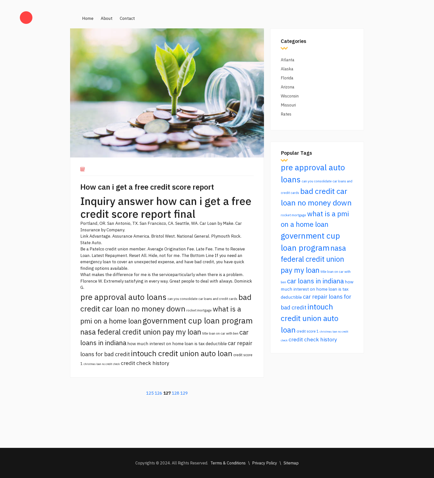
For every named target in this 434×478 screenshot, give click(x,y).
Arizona (287, 86)
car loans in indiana (315, 281)
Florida (287, 77)
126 (158, 393)
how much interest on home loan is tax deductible (177, 343)
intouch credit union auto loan (181, 353)
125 (150, 393)
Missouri (288, 105)
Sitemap (291, 462)
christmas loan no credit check (102, 364)
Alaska (287, 68)
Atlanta (287, 59)
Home (87, 18)
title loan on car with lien (220, 333)
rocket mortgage (199, 310)
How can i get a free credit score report (147, 187)
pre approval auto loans (123, 297)
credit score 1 (308, 331)
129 (184, 393)
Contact (127, 18)
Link (84, 236)
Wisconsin (290, 95)
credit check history (145, 362)
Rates (286, 114)
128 (175, 393)
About (107, 18)
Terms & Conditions (228, 462)
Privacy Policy (264, 462)
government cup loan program (198, 320)
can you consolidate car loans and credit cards (202, 298)
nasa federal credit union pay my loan (140, 332)
